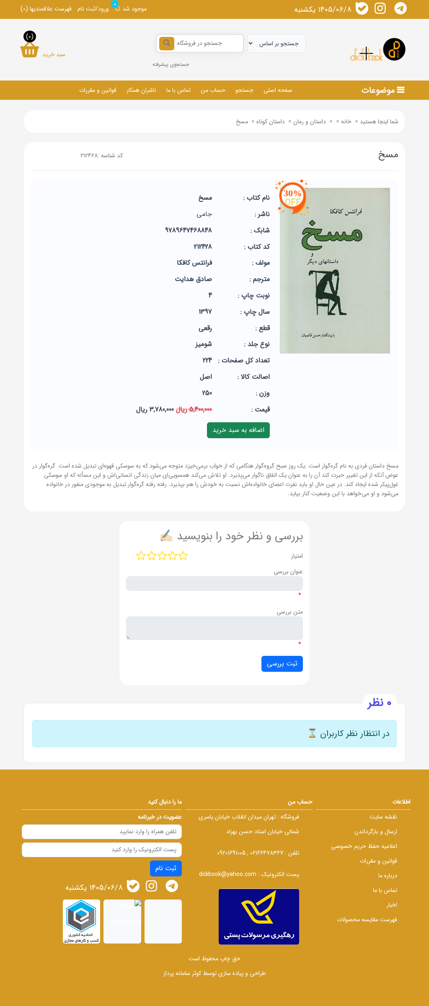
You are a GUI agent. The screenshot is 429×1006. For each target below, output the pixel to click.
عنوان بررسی (288, 571)
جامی (204, 214)
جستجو (244, 90)
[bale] (362, 8)
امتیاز (297, 556)
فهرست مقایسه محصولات (367, 919)
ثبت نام (165, 868)
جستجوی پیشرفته (170, 64)
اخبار (392, 905)
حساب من (213, 90)
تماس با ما (178, 90)
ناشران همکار (141, 90)
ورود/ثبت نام (93, 8)
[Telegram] (400, 8)
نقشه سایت (383, 816)
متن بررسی (290, 611)
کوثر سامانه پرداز (182, 973)
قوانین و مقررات (97, 90)
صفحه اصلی (278, 90)
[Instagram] (380, 8)
